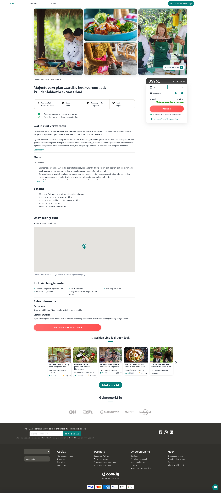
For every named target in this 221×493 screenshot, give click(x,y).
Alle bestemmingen (65, 456)
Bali (52, 79)
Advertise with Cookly (176, 465)
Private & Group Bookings (181, 3)
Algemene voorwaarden (141, 468)
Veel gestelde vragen (139, 462)
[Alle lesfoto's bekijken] (58, 42)
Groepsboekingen (175, 456)
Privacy (134, 465)
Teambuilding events (176, 459)
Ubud (58, 79)
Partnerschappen (101, 459)
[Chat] (215, 487)
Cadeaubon (62, 465)
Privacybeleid (89, 438)
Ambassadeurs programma (105, 462)
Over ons (60, 459)
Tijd (154, 87)
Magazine (61, 462)
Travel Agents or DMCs (103, 465)
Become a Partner (101, 456)
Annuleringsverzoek (139, 459)
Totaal (153, 99)
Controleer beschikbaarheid (67, 327)
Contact (134, 456)
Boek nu (166, 108)
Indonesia (45, 79)
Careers (171, 462)
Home (36, 79)
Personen (157, 93)
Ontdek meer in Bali (110, 385)
